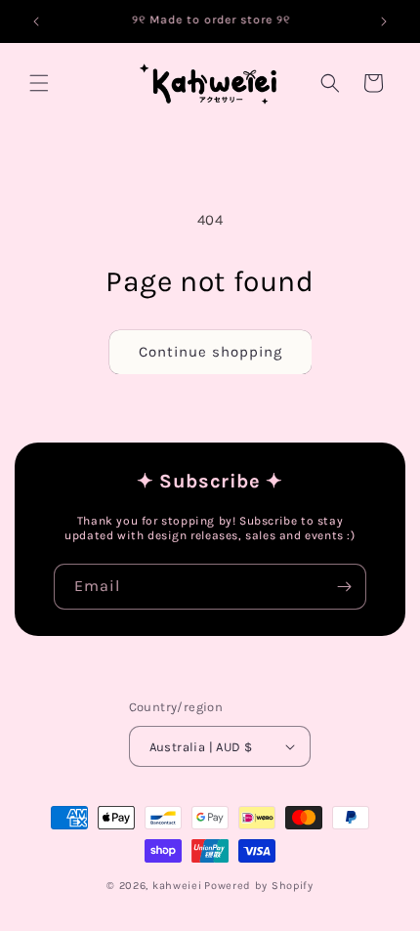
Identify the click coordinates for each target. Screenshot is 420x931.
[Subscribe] (343, 587)
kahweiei (177, 885)
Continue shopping (210, 351)
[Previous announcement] (36, 21)
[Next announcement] (383, 21)
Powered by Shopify (259, 885)
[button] (39, 83)
